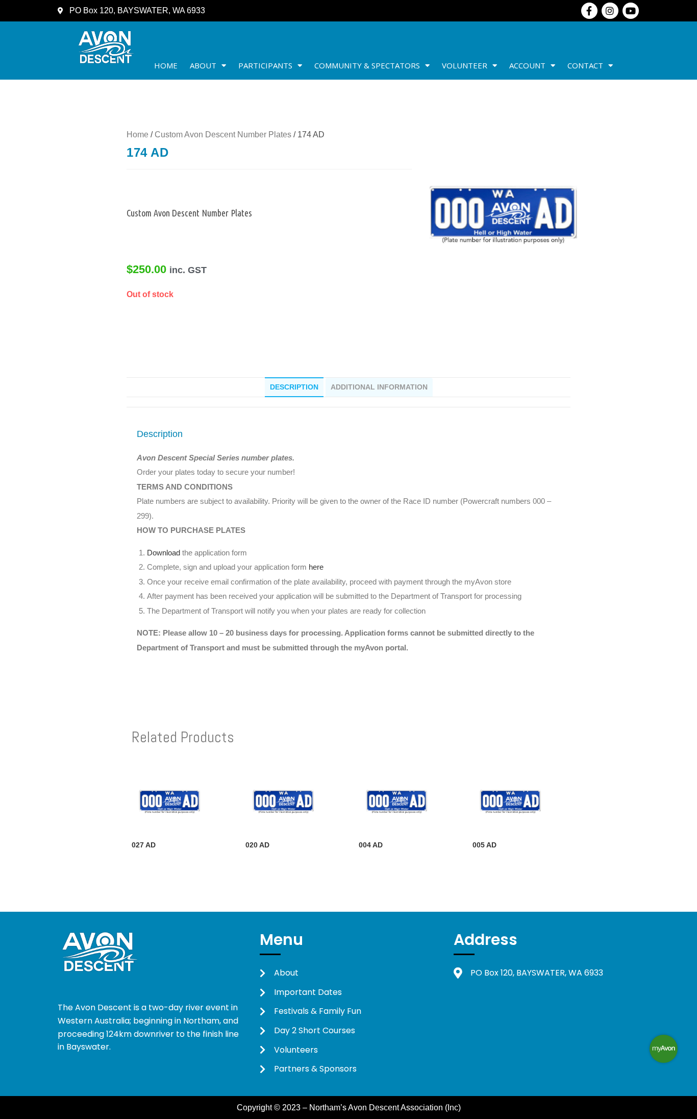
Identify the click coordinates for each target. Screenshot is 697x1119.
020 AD (257, 845)
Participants (265, 65)
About (203, 65)
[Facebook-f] (589, 11)
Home (166, 65)
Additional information (379, 387)
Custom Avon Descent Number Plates (223, 134)
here (316, 567)
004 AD (371, 845)
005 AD (484, 845)
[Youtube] (631, 11)
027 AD (144, 845)
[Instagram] (610, 11)
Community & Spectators (367, 65)
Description (294, 387)
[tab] (294, 387)
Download (164, 552)
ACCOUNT (527, 65)
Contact (585, 65)
